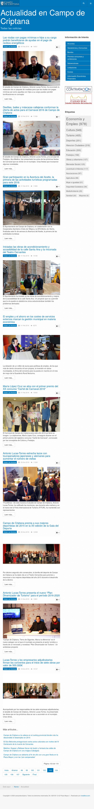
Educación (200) (73, 150)
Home (16, 786)
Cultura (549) (74, 130)
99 (27, 770)
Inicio (7, 770)
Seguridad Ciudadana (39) (76, 186)
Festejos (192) (72, 154)
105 (5, 774)
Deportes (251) (73, 140)
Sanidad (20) (71, 195)
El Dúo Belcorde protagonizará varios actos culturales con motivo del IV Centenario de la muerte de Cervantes (31, 742)
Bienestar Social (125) (75, 164)
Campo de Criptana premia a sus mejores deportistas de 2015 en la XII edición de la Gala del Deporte (31, 525)
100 (32, 770)
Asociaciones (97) (74, 173)
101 (38, 770)
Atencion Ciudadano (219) (78, 145)
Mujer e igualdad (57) (74, 182)
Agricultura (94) (72, 177)
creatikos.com (85, 796)
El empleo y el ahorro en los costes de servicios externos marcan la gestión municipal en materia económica (29, 319)
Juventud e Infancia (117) (77, 168)
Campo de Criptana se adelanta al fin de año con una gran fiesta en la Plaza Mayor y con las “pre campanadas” (31, 755)
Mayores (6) (84, 195)
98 (22, 770)
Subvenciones (72, 63)
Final (34, 774)
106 (11, 774)
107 (17, 774)
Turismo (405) (73, 135)
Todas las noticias (10, 46)
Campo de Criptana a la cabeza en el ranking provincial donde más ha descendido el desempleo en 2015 (31, 736)
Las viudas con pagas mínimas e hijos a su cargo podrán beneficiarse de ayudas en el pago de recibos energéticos (30, 40)
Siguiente (26, 774)
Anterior (15, 770)
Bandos (70, 52)
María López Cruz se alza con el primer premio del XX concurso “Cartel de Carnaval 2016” (30, 387)
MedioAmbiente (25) (74, 191)
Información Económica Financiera (76, 77)
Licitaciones (71, 67)
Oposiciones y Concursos (77, 48)
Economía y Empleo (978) (76, 121)
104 (56, 770)
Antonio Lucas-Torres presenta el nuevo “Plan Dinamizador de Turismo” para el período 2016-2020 (31, 594)
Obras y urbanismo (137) (77, 159)
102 (44, 770)
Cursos (70, 72)
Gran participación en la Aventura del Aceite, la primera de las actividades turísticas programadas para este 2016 (30, 179)
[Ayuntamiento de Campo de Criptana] (10, 3)
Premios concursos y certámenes (75, 57)
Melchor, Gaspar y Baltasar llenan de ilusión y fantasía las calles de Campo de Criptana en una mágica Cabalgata (30, 749)
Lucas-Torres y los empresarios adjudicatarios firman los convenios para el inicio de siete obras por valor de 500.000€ (31, 662)
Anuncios (71, 43)
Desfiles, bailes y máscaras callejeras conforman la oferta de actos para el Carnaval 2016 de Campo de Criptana (31, 109)
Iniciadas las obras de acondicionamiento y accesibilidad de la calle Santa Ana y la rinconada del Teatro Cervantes (29, 249)
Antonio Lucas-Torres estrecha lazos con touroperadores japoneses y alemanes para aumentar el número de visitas (26, 455)
